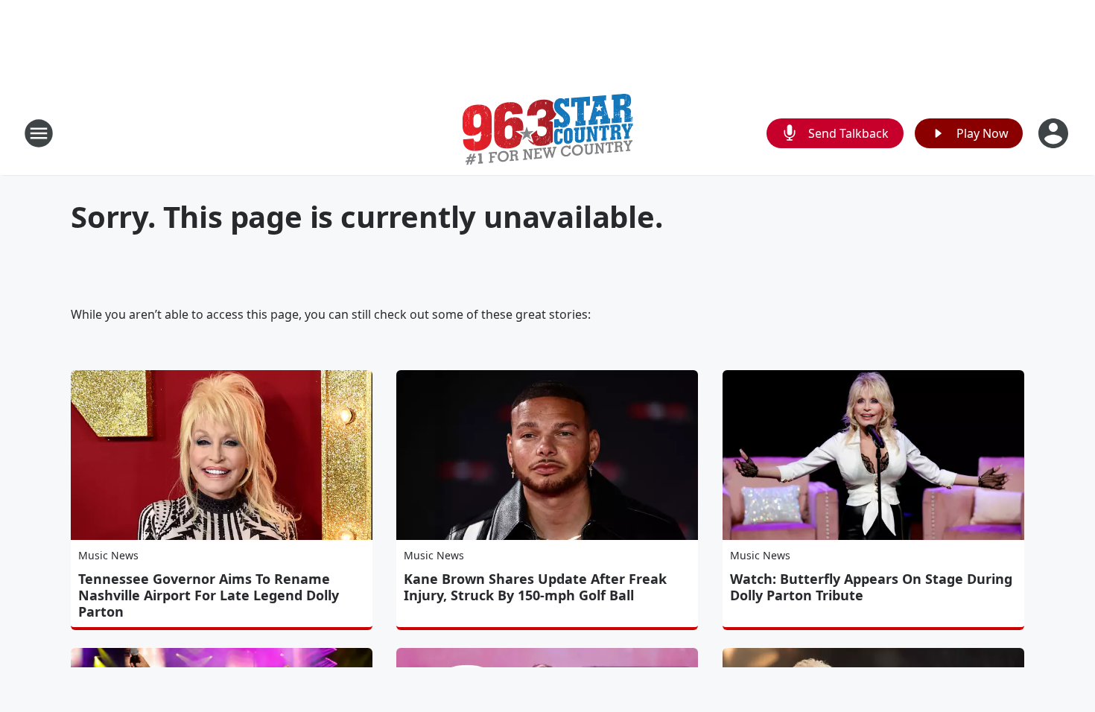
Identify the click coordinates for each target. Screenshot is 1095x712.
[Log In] (1054, 133)
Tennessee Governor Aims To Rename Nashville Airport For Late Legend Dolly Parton (208, 595)
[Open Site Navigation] (39, 133)
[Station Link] (548, 133)
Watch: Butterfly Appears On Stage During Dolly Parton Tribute (871, 586)
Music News (108, 555)
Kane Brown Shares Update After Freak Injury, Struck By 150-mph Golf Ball (535, 586)
